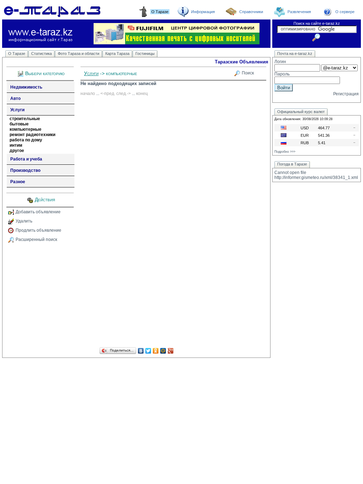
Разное (17, 181)
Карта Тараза (117, 53)
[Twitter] (148, 350)
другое (17, 150)
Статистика (41, 53)
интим (16, 145)
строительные (25, 118)
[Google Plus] (170, 350)
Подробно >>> (284, 151)
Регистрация (346, 93)
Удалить (24, 221)
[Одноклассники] (156, 350)
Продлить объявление (38, 230)
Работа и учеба (26, 159)
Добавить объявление (38, 211)
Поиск (248, 73)
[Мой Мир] (163, 350)
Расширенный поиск (36, 239)
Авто (15, 98)
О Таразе (16, 53)
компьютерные (25, 129)
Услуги (17, 109)
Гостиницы (145, 53)
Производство (25, 170)
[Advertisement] (136, 296)
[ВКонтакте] (141, 350)
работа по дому (26, 139)
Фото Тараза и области (78, 53)
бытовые (19, 124)
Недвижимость (26, 87)
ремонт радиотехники (32, 134)
